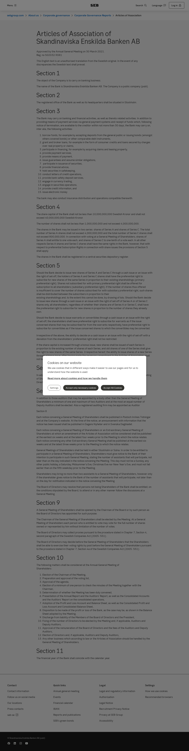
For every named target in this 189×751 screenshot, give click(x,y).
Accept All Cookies (112, 387)
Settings (54, 387)
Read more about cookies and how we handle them (77, 378)
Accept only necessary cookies (81, 387)
